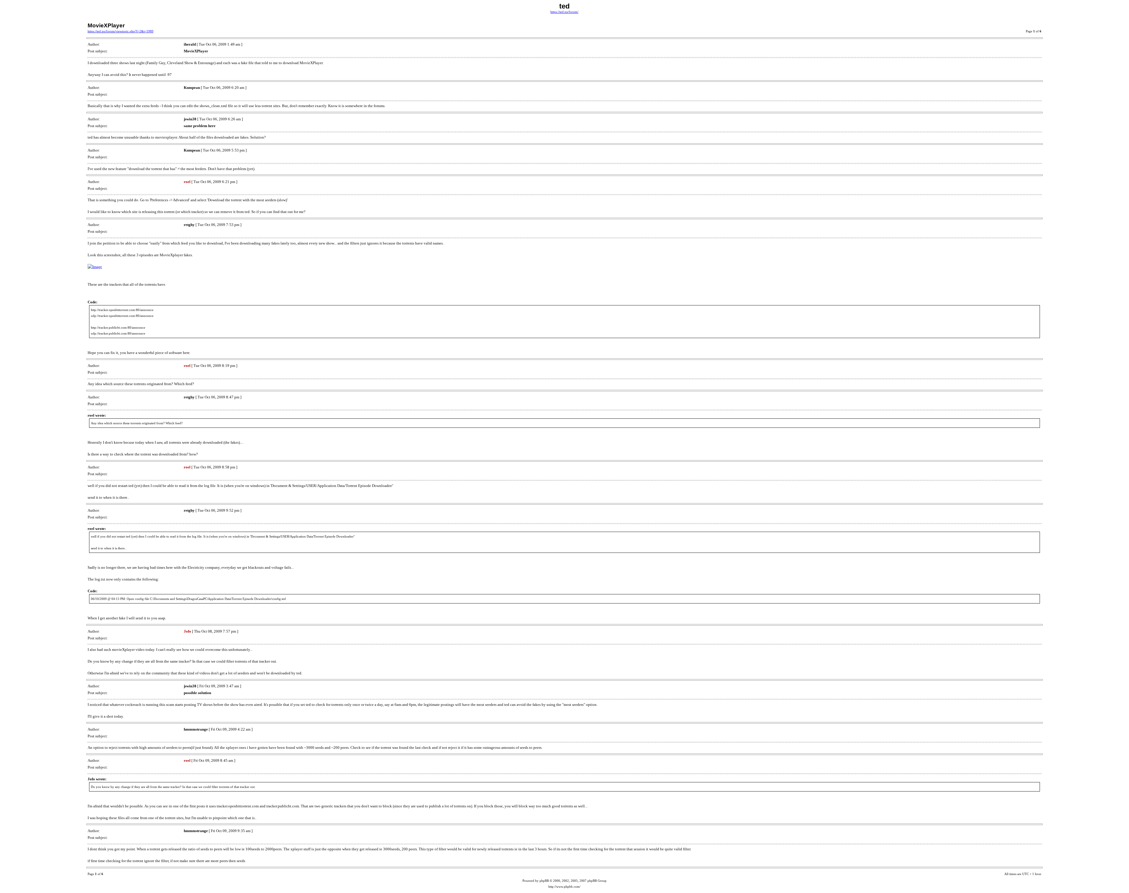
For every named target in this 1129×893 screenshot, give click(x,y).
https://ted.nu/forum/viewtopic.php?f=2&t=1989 (120, 31)
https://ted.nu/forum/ (564, 12)
